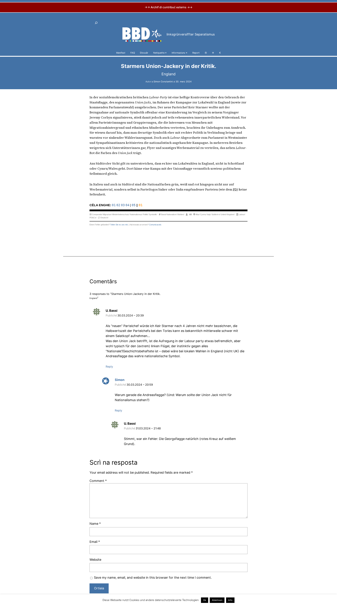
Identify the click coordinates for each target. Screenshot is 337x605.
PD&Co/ (93, 218)
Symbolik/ (153, 214)
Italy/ (209, 214)
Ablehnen (217, 600)
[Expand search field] (96, 22)
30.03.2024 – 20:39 (130, 315)
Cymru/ (203, 214)
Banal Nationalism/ (169, 214)
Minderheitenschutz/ (120, 214)
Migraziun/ (107, 214)
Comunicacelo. (155, 225)
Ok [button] (204, 600)
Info (230, 600)
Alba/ (197, 214)
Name (95, 523)
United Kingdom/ (227, 214)
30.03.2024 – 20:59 (140, 384)
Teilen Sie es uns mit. (119, 225)
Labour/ (242, 214)
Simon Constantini (163, 81)
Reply (109, 366)
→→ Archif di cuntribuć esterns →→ (168, 7)
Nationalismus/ (136, 214)
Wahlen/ (180, 214)
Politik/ (145, 214)
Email (95, 542)
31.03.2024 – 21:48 (148, 428)
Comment (98, 481)
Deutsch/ (104, 218)
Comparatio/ (97, 214)
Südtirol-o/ (216, 214)
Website (95, 559)
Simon (119, 380)
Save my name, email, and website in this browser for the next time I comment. (153, 577)
